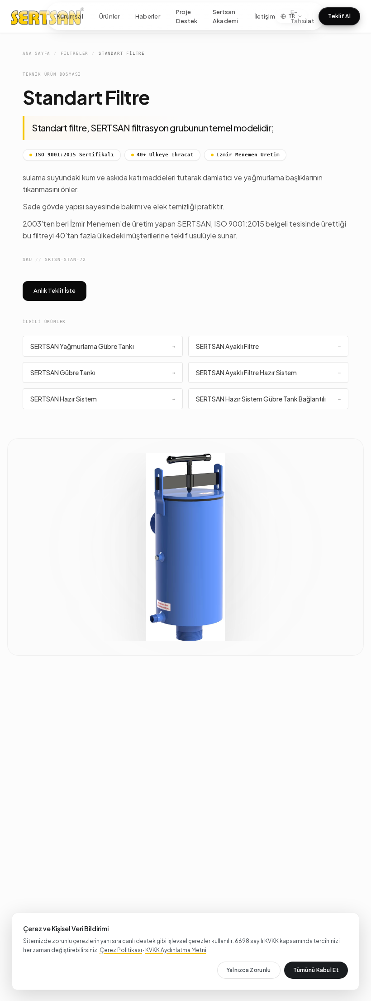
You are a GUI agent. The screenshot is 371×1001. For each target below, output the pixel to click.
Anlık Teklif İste (54, 290)
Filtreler (74, 53)
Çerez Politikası (121, 950)
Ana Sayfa (36, 53)
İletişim (264, 15)
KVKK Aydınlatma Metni (175, 950)
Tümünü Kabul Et (316, 970)
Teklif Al (339, 16)
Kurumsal (70, 15)
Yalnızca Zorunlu (249, 970)
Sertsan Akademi (225, 16)
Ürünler (109, 15)
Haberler (147, 15)
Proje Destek (186, 16)
